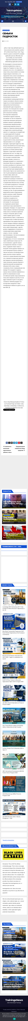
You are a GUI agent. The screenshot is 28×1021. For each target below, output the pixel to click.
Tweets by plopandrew (8, 840)
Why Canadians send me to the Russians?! (13, 534)
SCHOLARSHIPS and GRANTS (9, 933)
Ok (14, 1018)
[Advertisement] (14, 345)
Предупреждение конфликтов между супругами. (20, 448)
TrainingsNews (14, 10)
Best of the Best (7, 931)
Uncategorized (6, 30)
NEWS (13, 931)
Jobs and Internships (16, 947)
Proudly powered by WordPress (9, 1009)
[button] (23, 21)
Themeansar (13, 1011)
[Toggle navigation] (13, 21)
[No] (26, 1016)
